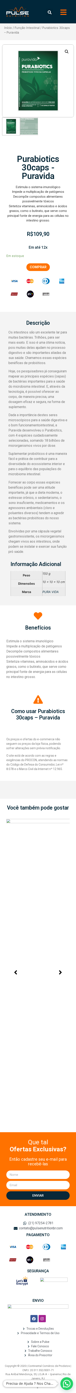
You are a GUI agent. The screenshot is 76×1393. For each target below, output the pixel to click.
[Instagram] (42, 1318)
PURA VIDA (50, 592)
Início (8, 28)
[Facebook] (34, 1318)
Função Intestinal (27, 28)
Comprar (38, 267)
